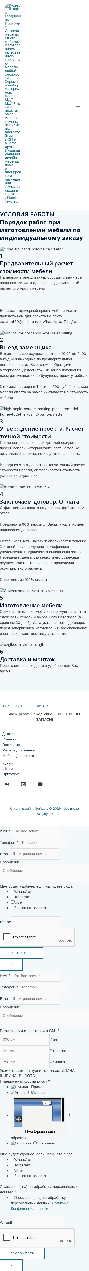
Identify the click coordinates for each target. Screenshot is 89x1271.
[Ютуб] (40, 784)
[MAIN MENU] (78, 105)
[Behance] (6, 784)
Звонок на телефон (30, 908)
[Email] (23, 784)
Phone (5, 922)
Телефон (9, 842)
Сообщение (10, 862)
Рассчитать (22, 1253)
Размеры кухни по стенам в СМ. (30, 1031)
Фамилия (57, 1062)
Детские (8, 734)
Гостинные (11, 745)
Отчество (58, 1051)
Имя (5, 831)
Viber (18, 902)
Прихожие (11, 774)
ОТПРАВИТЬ (21, 953)
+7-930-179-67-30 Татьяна (25, 706)
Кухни (7, 763)
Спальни (9, 739)
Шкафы (8, 768)
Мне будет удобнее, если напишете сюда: (36, 886)
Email (5, 853)
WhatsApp (23, 892)
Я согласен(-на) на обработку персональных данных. (39, 1203)
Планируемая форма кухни (25, 1081)
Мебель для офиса (18, 756)
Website (7, 1222)
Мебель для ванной (18, 750)
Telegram (22, 897)
